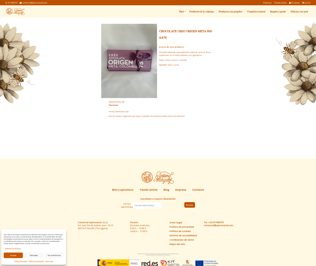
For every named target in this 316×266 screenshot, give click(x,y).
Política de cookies (21, 261)
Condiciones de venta (182, 239)
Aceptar (13, 255)
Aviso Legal (49, 261)
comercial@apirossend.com (34, 2)
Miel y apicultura (123, 189)
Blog (166, 189)
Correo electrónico (127, 205)
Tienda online (148, 189)
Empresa (180, 189)
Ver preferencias (54, 255)
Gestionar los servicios (13, 248)
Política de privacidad (36, 261)
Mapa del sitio (177, 244)
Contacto (198, 189)
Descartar (34, 255)
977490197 (13, 2)
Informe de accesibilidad (183, 235)
